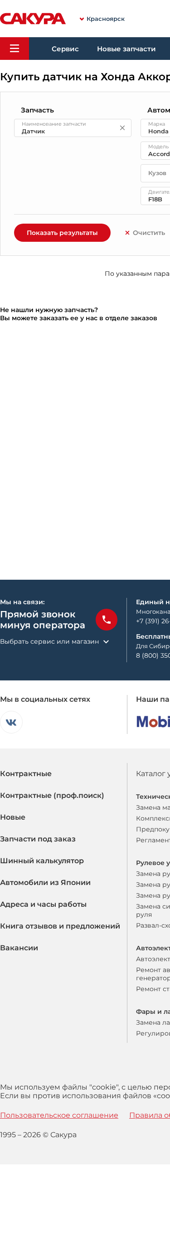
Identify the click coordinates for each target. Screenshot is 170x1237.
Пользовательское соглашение (59, 1115)
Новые (12, 817)
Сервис (65, 48)
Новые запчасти (126, 48)
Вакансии (19, 948)
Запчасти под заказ (38, 839)
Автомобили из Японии (45, 882)
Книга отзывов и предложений (60, 926)
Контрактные (26, 773)
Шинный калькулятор (42, 860)
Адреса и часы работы (43, 904)
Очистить (149, 233)
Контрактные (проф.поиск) (52, 795)
